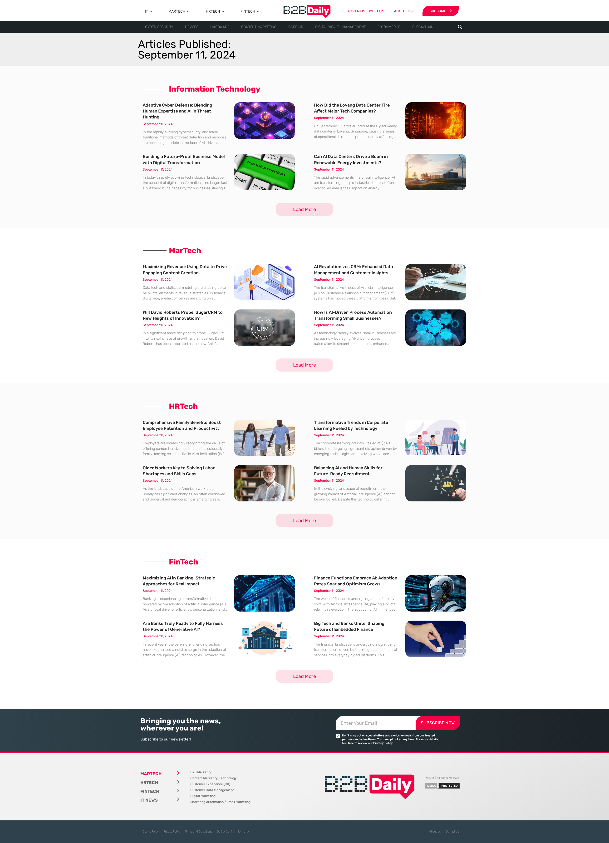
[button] (460, 27)
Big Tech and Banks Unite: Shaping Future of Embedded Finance (349, 626)
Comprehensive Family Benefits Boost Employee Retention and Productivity (182, 425)
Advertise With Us (365, 11)
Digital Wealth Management (340, 27)
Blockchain (422, 27)
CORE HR (295, 27)
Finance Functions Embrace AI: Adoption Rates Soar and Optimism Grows (355, 581)
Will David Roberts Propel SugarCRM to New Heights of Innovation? (183, 315)
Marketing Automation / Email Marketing (220, 802)
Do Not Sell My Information (233, 831)
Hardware (219, 27)
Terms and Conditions (198, 831)
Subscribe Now (438, 722)
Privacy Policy (171, 831)
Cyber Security (159, 27)
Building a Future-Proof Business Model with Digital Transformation (184, 159)
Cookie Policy (151, 831)
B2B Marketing (201, 772)
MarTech (176, 11)
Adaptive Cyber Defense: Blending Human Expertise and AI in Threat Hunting (177, 111)
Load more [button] (304, 209)
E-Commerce (389, 27)
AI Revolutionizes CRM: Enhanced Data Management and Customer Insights (353, 269)
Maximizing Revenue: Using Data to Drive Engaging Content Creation (185, 269)
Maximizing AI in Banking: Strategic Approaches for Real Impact (179, 581)
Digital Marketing (203, 796)
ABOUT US (403, 11)
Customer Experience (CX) (210, 784)
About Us (435, 831)
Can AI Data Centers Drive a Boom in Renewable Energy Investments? (351, 159)
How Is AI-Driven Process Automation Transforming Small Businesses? (353, 315)
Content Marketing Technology (213, 778)
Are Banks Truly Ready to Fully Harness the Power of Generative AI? (183, 626)
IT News (149, 800)
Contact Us (452, 831)
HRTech (213, 11)
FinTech (248, 11)
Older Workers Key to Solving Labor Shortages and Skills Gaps (179, 470)
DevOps (191, 27)
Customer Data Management (212, 790)
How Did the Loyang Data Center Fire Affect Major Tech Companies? (352, 108)
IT (146, 11)
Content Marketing (258, 27)
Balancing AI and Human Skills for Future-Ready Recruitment (348, 470)
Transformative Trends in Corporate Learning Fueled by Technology (351, 425)
